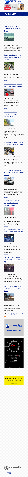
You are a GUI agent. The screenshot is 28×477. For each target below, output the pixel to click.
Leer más (6, 51)
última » (15, 314)
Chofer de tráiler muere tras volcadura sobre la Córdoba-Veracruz (12, 57)
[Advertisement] (15, 19)
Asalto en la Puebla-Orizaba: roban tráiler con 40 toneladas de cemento (14, 172)
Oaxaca (9, 473)
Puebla (8, 475)
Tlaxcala (9, 472)
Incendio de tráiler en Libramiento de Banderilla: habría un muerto (12, 114)
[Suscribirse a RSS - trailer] (5, 317)
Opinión (14, 14)
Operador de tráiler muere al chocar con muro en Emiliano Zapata (13, 28)
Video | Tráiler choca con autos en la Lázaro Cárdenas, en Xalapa (13, 288)
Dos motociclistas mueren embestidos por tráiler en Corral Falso (13, 259)
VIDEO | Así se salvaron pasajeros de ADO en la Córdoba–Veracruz (11, 202)
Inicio (6, 14)
